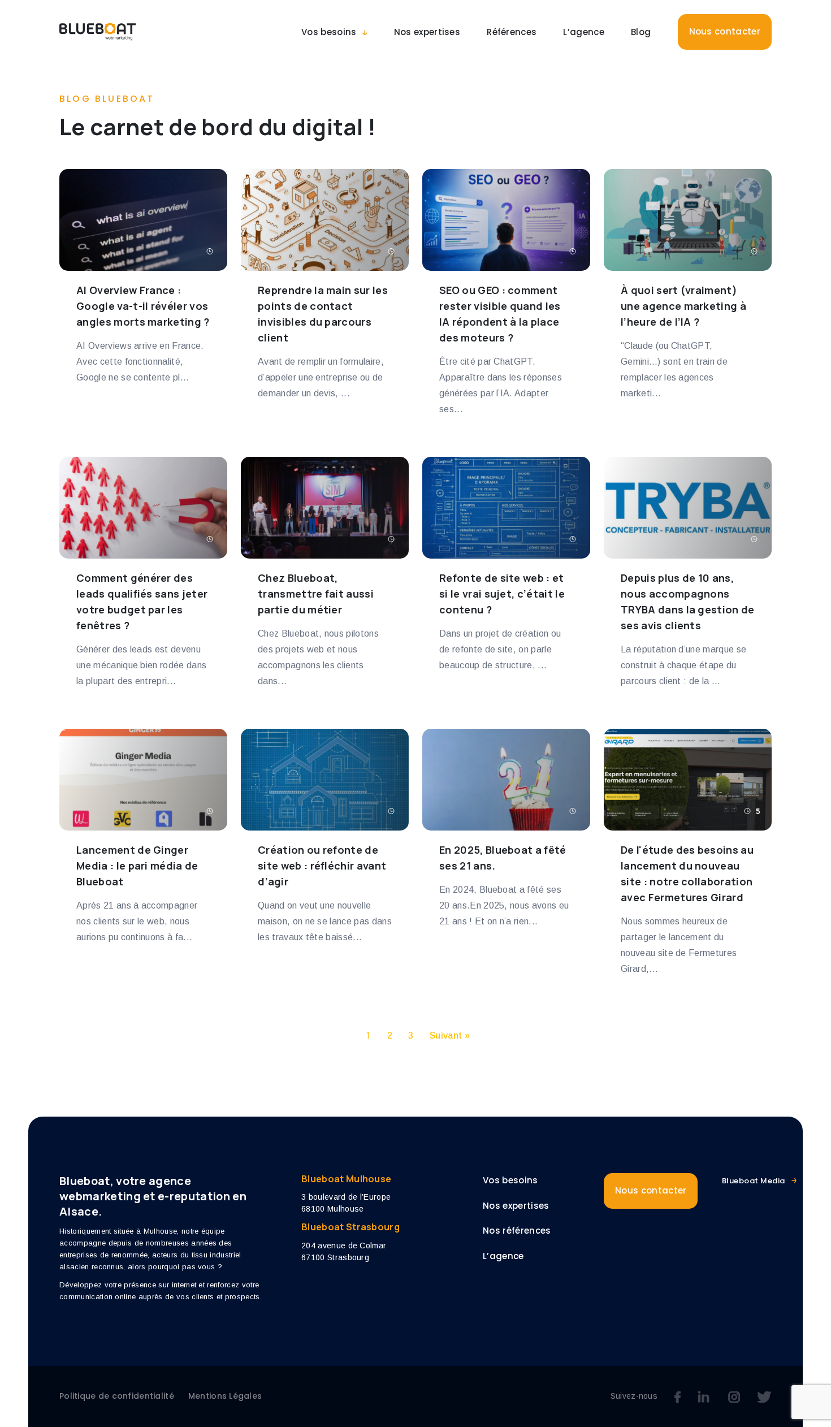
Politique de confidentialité (116, 1396)
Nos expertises (427, 32)
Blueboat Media (753, 1180)
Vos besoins (329, 32)
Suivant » (450, 1035)
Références (511, 32)
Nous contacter (724, 31)
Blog (641, 32)
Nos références (517, 1230)
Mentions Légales (225, 1396)
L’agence (583, 32)
